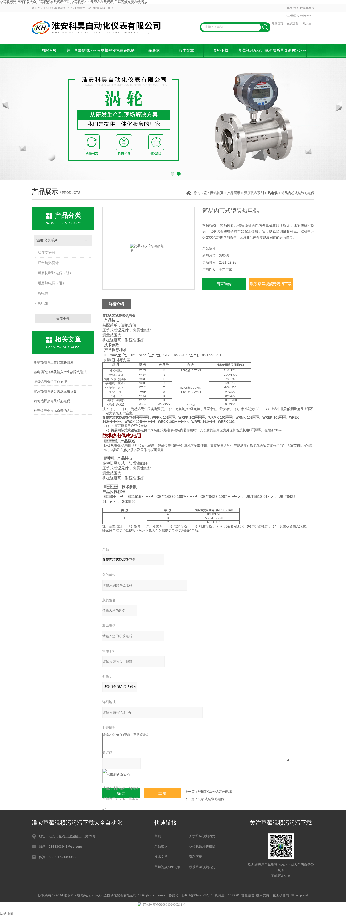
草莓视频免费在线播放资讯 (118, 53)
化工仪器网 (281, 895)
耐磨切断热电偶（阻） (55, 273)
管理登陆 (247, 895)
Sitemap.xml (299, 895)
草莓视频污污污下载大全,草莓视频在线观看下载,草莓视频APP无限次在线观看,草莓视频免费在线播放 (73, 2)
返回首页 (277, 23)
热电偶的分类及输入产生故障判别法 (60, 372)
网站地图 (6, 914)
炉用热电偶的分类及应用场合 (55, 391)
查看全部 (63, 319)
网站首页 (48, 50)
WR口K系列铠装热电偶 (215, 792)
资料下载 (220, 50)
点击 (86, 240)
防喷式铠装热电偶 (211, 799)
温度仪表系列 (254, 193)
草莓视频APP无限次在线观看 (292, 15)
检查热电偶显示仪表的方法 (53, 410)
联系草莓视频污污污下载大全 (307, 15)
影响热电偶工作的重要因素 (53, 362)
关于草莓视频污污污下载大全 (83, 53)
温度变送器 (46, 253)
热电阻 (43, 303)
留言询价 (224, 284)
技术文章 (186, 50)
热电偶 (43, 293)
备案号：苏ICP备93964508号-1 (191, 895)
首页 (157, 836)
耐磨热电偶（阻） (52, 283)
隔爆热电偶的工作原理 (50, 381)
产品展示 (152, 50)
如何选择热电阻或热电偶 (52, 401)
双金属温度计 (48, 263)
